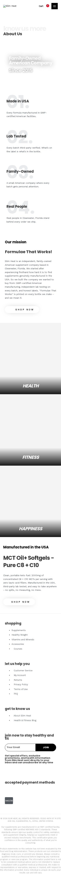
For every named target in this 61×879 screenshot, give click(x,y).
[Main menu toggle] (54, 6)
